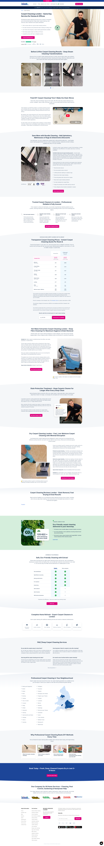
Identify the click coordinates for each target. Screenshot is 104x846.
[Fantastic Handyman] (36, 798)
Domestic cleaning (35, 812)
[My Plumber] (78, 797)
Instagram (74, 823)
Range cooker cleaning (36, 828)
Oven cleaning (34, 826)
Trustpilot (23, 504)
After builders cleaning (36, 838)
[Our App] (62, 827)
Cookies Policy (23, 824)
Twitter (63, 823)
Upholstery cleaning (35, 821)
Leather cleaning (35, 824)
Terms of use (23, 822)
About (22, 817)
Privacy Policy (23, 821)
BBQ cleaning (34, 831)
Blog (22, 814)
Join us (46, 817)
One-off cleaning (35, 814)
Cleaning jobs (23, 819)
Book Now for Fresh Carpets (68, 478)
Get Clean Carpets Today (36, 415)
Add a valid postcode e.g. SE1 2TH (44, 314)
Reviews (22, 815)
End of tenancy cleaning (36, 815)
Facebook (59, 823)
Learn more (55, 539)
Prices (22, 810)
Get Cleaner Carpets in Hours (52, 226)
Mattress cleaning (35, 822)
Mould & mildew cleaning (36, 810)
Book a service (79, 4)
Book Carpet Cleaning (58, 191)
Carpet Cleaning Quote (28, 37)
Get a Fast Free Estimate (36, 369)
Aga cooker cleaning (35, 829)
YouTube (70, 823)
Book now (52, 603)
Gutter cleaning (34, 836)
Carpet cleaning (34, 819)
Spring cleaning (34, 817)
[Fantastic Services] (25, 798)
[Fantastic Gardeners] (46, 797)
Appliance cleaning (35, 833)
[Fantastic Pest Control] (56, 798)
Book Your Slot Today (52, 775)
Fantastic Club (55, 300)
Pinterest (66, 823)
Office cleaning (34, 840)
